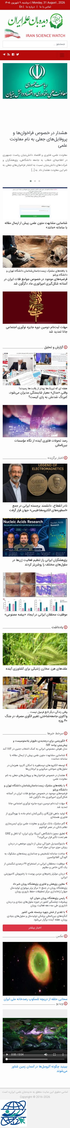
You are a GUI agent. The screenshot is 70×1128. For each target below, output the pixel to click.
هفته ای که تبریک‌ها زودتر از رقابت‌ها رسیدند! (38, 393)
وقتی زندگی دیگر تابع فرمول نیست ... (36, 716)
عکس (59, 936)
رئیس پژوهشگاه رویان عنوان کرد (36, 902)
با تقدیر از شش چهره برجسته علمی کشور (37, 916)
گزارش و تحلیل (53, 347)
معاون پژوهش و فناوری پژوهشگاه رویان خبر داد (38, 888)
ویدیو (59, 1003)
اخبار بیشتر (35, 927)
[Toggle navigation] (62, 55)
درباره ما (30, 7)
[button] (39, 181)
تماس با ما (45, 7)
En (20, 7)
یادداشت (57, 627)
